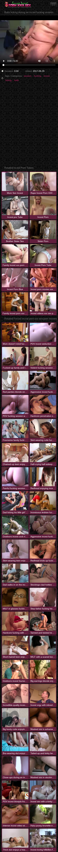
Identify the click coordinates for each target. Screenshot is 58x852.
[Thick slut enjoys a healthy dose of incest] (15, 838)
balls (16, 80)
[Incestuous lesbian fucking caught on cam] (43, 500)
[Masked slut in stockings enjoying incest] (43, 765)
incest (46, 76)
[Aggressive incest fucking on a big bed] (43, 524)
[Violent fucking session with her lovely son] (43, 356)
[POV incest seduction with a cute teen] (43, 332)
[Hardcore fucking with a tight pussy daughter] (15, 621)
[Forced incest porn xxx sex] (18, 4)
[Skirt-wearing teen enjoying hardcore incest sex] (15, 549)
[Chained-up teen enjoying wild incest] (15, 452)
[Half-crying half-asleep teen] (43, 452)
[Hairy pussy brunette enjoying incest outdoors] (43, 814)
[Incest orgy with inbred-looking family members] (43, 693)
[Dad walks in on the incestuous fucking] (15, 573)
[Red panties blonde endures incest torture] (15, 380)
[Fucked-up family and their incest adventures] (15, 356)
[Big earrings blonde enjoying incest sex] (43, 669)
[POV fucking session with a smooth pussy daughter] (15, 404)
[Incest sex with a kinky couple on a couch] (43, 789)
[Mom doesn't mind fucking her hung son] (15, 332)
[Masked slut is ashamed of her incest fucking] (43, 717)
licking (8, 80)
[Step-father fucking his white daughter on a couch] (43, 597)
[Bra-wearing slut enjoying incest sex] (15, 741)
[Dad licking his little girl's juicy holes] (15, 500)
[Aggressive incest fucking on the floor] (43, 380)
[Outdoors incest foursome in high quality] (15, 669)
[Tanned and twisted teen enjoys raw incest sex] (43, 621)
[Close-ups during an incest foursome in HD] (15, 765)
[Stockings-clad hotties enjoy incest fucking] (43, 573)
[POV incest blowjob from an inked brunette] (15, 789)
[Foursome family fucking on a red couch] (15, 428)
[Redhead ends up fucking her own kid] (43, 549)
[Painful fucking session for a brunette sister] (15, 476)
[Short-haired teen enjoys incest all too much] (15, 645)
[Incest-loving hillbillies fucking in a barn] (43, 838)
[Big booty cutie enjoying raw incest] (15, 717)
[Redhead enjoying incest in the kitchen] (43, 476)
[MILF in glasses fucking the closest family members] (15, 597)
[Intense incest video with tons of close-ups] (15, 814)
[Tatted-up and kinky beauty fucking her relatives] (43, 741)
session (27, 76)
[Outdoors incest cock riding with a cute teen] (15, 524)
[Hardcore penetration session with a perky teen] (43, 404)
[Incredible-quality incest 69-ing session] (15, 693)
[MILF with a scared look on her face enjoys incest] (43, 645)
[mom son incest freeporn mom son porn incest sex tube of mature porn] (53, 4)
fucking (37, 76)
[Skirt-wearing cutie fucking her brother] (43, 428)
